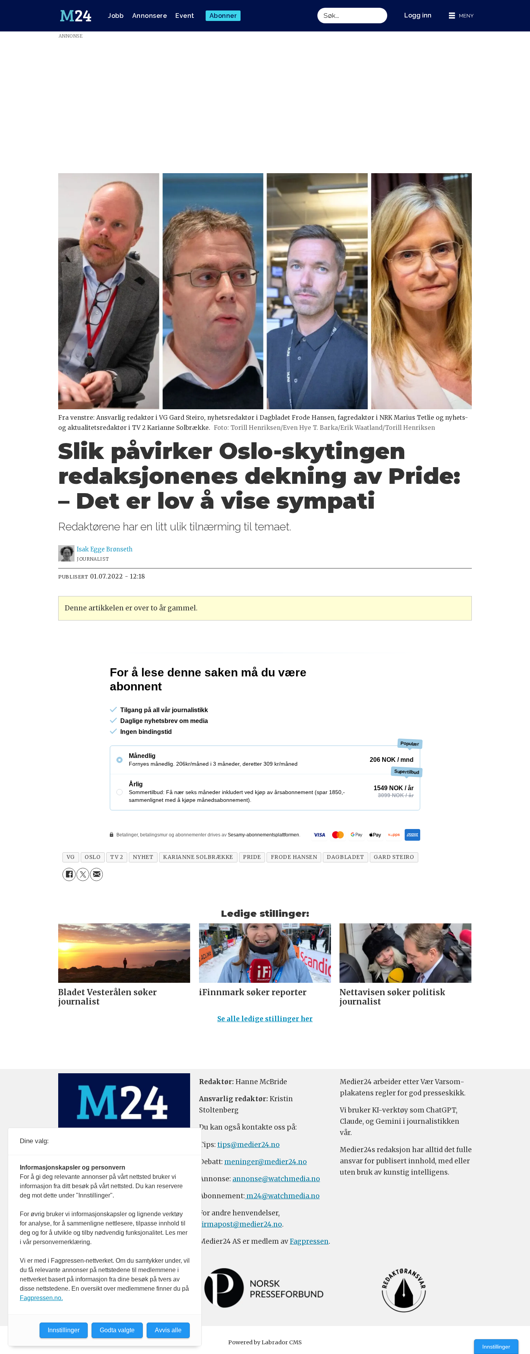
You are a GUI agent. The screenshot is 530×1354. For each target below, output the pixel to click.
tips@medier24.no (248, 1144)
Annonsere (149, 15)
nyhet (143, 857)
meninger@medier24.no (265, 1162)
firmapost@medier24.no (240, 1224)
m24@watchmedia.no (282, 1196)
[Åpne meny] (461, 15)
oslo (92, 857)
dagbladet (345, 857)
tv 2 (116, 857)
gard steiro (394, 857)
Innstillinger (496, 1347)
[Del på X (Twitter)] (82, 874)
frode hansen (294, 857)
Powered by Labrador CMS (265, 1342)
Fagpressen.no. (41, 1298)
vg (71, 857)
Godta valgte (117, 1330)
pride (252, 857)
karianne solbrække (198, 857)
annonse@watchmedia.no (276, 1179)
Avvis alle (168, 1330)
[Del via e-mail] (96, 874)
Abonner (223, 15)
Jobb (115, 15)
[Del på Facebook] (68, 874)
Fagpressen (309, 1241)
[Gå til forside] (75, 16)
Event (184, 15)
